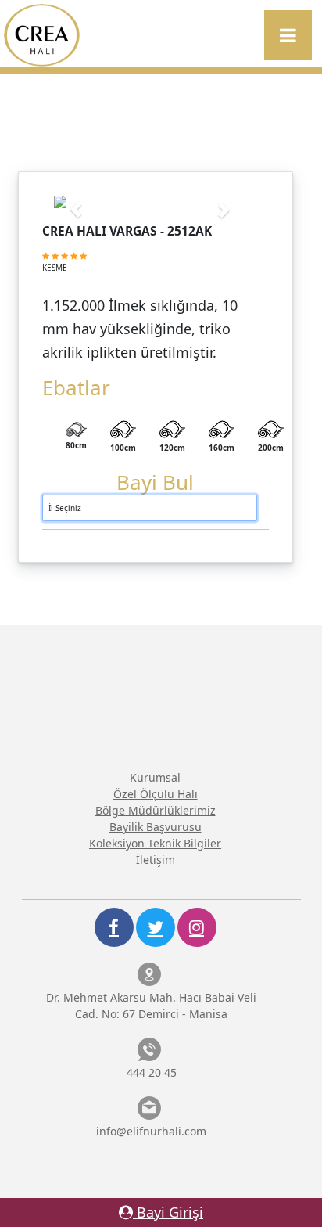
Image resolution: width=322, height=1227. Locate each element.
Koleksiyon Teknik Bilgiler (155, 843)
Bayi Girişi (168, 1212)
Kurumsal (155, 777)
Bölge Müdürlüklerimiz (155, 810)
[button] (68, 202)
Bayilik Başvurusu (155, 826)
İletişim (155, 859)
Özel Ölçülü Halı (155, 793)
